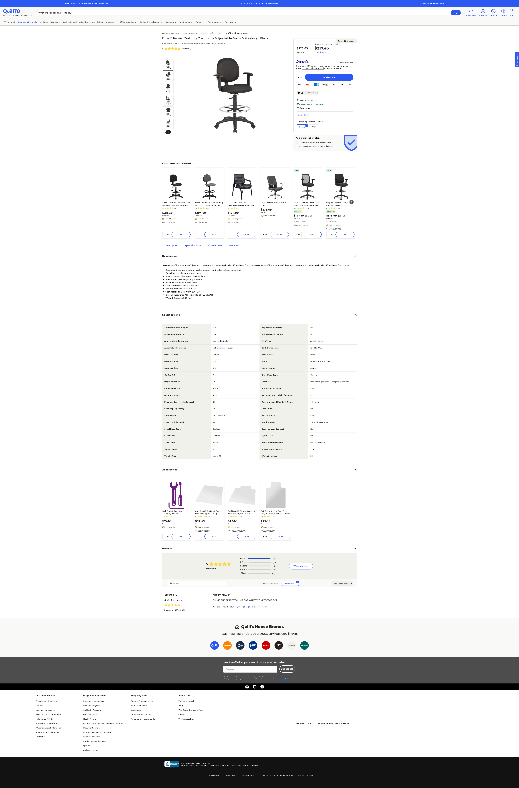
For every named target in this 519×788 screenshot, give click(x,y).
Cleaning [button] (169, 22)
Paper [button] (199, 22)
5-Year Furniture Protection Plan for (315, 146)
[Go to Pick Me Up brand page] (240, 646)
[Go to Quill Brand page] (214, 646)
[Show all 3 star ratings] (259, 565)
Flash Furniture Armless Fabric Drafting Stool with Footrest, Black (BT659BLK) (176, 204)
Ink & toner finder (139, 705)
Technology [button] (213, 22)
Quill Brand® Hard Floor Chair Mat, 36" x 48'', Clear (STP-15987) (275, 512)
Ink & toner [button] (185, 22)
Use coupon (287, 669)
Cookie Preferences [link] (267, 775)
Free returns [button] (305, 108)
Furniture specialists (92, 737)
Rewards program (91, 705)
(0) (274, 562)
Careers (181, 714)
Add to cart (329, 77)
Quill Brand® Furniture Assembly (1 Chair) (172, 512)
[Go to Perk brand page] (253, 646)
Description (171, 245)
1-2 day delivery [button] (335, 228)
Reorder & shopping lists (142, 701)
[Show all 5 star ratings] (259, 558)
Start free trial (346, 62)
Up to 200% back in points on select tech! (259, 3)
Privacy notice (231, 775)
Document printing (91, 728)
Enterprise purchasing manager (97, 732)
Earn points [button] (346, 41)
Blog (180, 705)
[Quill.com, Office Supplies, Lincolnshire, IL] (171, 764)
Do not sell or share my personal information (296, 775)
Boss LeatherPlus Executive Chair (273, 204)
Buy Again (55, 22)
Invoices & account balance (48, 714)
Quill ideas (87, 746)
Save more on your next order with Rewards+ (86, 3)
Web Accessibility (186, 719)
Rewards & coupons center (143, 719)
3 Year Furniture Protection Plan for (315, 143)
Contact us (41, 737)
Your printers (136, 710)
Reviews (234, 245)
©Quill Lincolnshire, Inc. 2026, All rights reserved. (199, 765)
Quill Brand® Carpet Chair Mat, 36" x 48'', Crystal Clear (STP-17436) (241, 512)
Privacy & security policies (47, 732)
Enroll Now (320, 52)
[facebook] (262, 687)
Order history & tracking (46, 701)
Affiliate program (91, 750)
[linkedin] (254, 687)
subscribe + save (87, 22)
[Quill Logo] (11, 11)
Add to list (304, 115)
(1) (273, 558)
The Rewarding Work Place (191, 710)
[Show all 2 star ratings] (259, 569)
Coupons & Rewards (27, 22)
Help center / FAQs (44, 719)
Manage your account (45, 710)
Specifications (193, 245)
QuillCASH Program (92, 710)
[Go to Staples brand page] (266, 646)
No (251, 607)
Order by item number (141, 714)
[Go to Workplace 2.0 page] (304, 646)
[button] (456, 12)
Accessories (215, 245)
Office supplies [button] (126, 22)
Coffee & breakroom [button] (149, 22)
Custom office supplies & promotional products (104, 723)
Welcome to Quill (186, 701)
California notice (248, 775)
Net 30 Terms (89, 719)
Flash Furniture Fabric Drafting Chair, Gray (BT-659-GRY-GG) (209, 204)
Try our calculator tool (313, 68)
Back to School (69, 22)
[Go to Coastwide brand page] (227, 646)
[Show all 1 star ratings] (259, 573)
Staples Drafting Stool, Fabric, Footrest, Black (339, 204)
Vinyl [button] (314, 127)
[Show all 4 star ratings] (260, 562)
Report (264, 607)
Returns (39, 705)
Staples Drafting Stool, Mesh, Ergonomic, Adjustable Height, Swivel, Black (307, 204)
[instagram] (247, 687)
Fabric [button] (302, 127)
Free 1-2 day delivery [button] (238, 530)
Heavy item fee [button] (311, 93)
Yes (241, 607)
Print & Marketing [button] (105, 22)
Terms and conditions (246, 676)
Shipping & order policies (47, 723)
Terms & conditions (213, 775)
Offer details (301, 222)
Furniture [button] (229, 22)
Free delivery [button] (170, 222)
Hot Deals (43, 22)
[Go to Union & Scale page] (291, 646)
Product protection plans (94, 741)
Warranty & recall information (49, 728)
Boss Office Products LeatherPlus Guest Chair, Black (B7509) (242, 204)
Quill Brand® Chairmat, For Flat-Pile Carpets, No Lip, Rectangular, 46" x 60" (207, 512)
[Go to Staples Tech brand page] (278, 646)
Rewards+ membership (93, 701)
